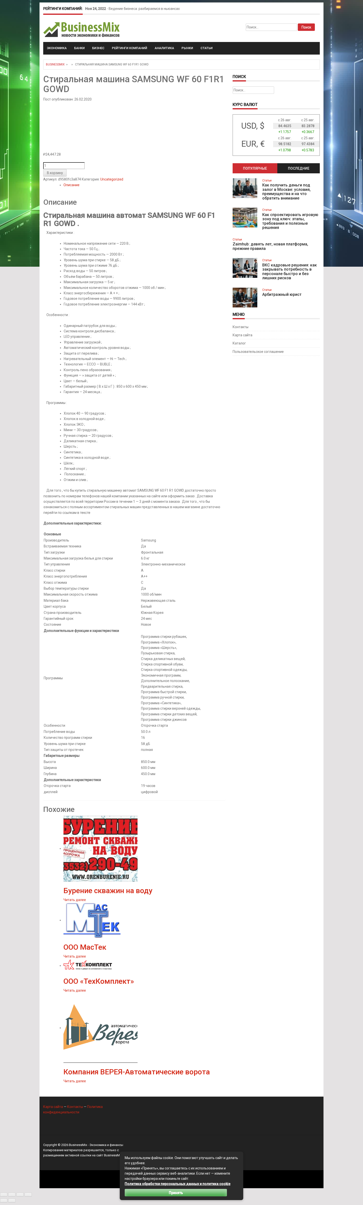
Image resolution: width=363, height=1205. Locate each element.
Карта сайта (242, 335)
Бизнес (98, 48)
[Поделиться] (20, 1195)
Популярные (255, 168)
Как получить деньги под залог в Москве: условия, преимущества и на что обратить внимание (286, 192)
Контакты (240, 327)
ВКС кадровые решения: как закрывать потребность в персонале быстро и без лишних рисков (289, 272)
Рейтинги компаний (129, 48)
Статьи (207, 48)
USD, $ (252, 126)
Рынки (187, 48)
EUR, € (253, 144)
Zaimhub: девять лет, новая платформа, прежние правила (270, 246)
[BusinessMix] (82, 29)
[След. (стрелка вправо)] (12, 1201)
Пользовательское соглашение (258, 352)
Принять (176, 1193)
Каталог (239, 343)
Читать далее (74, 900)
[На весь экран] (12, 1195)
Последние (298, 168)
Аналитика (164, 48)
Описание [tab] (71, 185)
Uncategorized (111, 179)
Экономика (57, 48)
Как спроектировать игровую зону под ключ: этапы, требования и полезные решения (290, 221)
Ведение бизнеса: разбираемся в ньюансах (144, 9)
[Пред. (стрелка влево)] (3, 1201)
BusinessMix (55, 64)
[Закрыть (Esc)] (28, 1195)
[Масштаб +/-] (3, 1195)
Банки (79, 48)
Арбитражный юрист (282, 294)
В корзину (55, 173)
